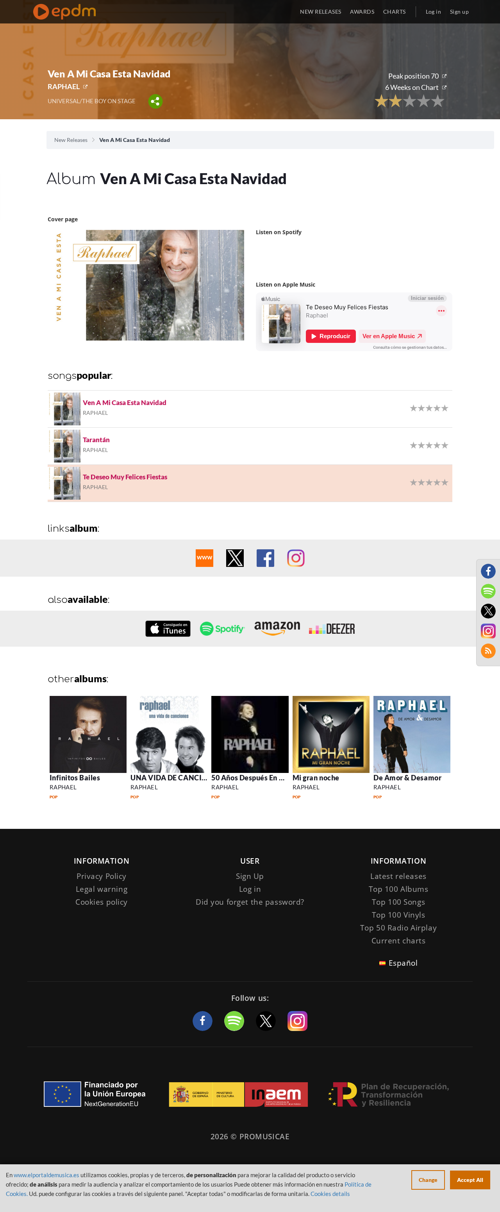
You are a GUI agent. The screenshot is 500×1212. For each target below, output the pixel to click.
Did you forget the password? (250, 902)
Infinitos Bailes (75, 777)
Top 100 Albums (399, 889)
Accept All (470, 1179)
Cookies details (330, 1193)
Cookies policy (101, 902)
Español (403, 963)
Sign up (459, 11)
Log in (433, 11)
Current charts (398, 941)
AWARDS (362, 11)
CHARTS (394, 11)
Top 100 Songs (398, 902)
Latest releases (398, 876)
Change (428, 1179)
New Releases (71, 139)
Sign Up (250, 876)
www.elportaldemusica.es (46, 1174)
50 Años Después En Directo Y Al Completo (282, 777)
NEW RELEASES (320, 11)
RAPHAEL (64, 86)
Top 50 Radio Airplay (398, 928)
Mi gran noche (316, 777)
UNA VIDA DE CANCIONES (175, 777)
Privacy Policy (102, 876)
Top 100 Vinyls (398, 915)
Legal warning (101, 889)
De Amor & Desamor (407, 777)
